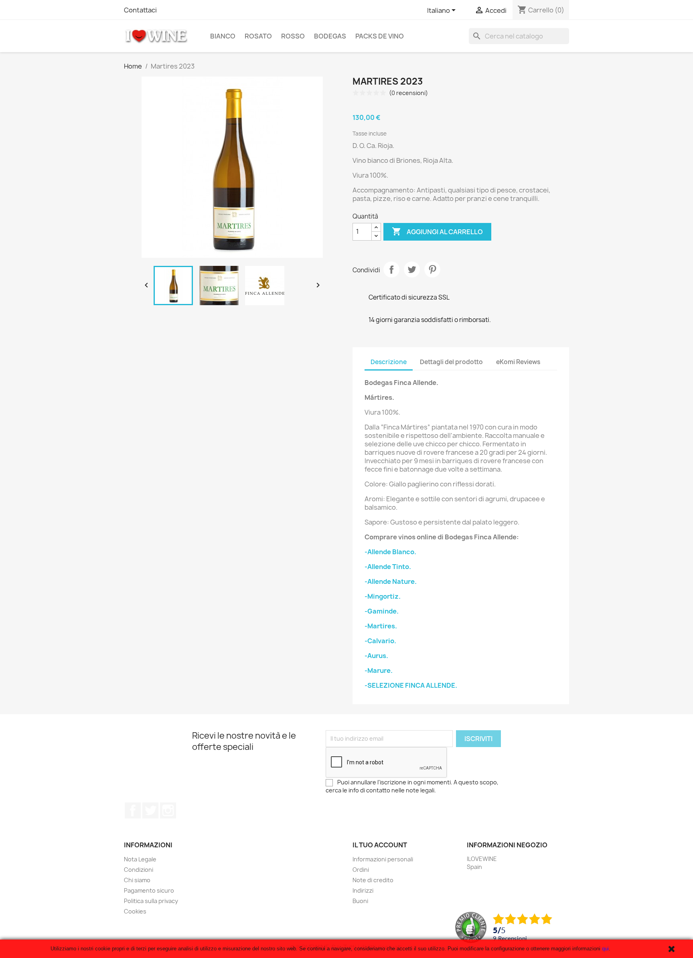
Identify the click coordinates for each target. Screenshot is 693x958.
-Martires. (381, 626)
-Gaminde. (382, 611)
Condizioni (138, 869)
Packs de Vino (379, 36)
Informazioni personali (383, 859)
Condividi (391, 269)
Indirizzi (363, 890)
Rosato (258, 36)
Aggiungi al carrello (437, 231)
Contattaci (140, 10)
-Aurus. (376, 655)
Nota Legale (140, 859)
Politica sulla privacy (151, 901)
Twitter (150, 810)
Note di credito (373, 880)
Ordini (361, 869)
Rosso (293, 36)
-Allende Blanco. (390, 551)
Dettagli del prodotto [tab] (451, 362)
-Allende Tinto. (388, 566)
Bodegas (330, 36)
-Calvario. (380, 640)
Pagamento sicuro (149, 890)
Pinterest (432, 269)
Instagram (168, 810)
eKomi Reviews (518, 362)
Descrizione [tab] (389, 362)
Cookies (135, 911)
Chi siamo (137, 880)
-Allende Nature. (391, 581)
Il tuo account (380, 845)
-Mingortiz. (383, 596)
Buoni (360, 901)
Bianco (222, 36)
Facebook (133, 810)
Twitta (412, 269)
